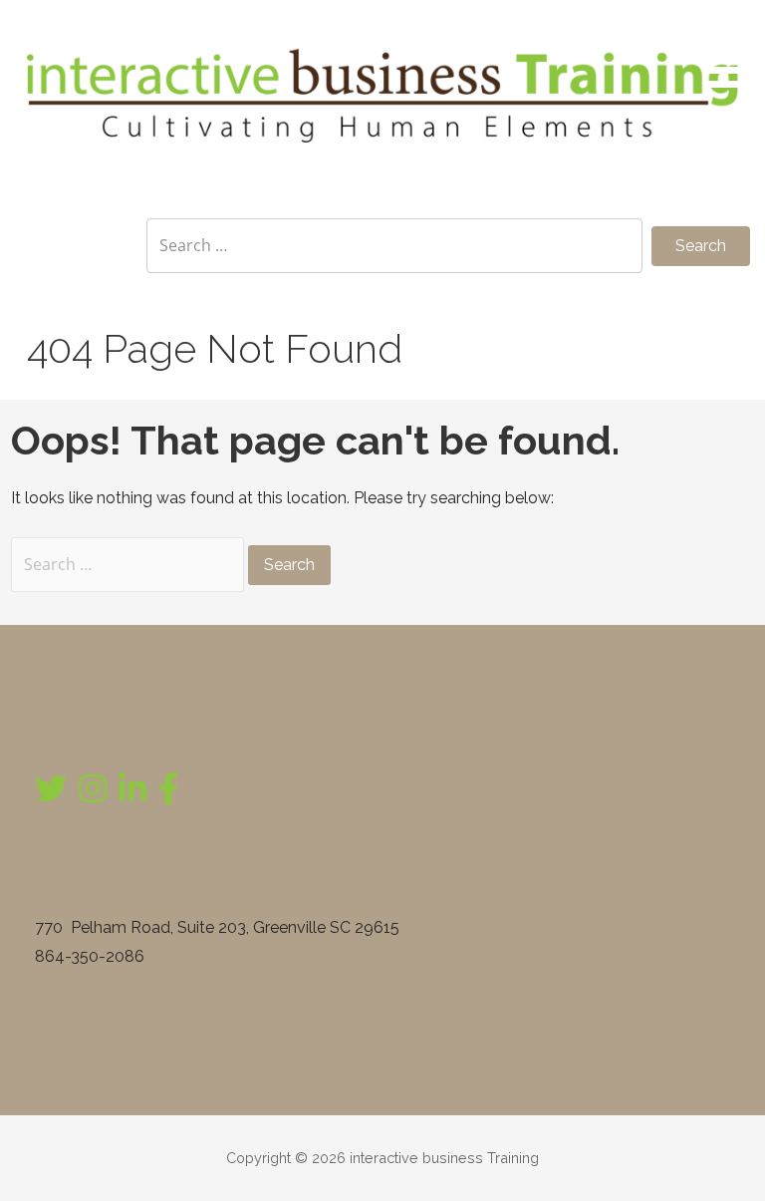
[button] (733, 47)
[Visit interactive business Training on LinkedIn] (132, 794)
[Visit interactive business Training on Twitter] (51, 794)
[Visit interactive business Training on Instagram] (93, 794)
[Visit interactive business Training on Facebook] (168, 794)
